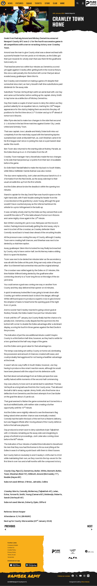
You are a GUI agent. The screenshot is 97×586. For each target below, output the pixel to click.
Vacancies (11, 557)
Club (55, 3)
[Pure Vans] (91, 3)
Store (47, 3)
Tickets (38, 3)
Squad (29, 3)
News (10, 3)
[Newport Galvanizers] (72, 551)
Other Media (85, 582)
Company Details (13, 545)
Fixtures (19, 3)
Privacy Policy (12, 552)
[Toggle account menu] (83, 3)
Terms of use (12, 555)
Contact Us (11, 547)
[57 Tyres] (89, 551)
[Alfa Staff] (72, 558)
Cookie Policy (12, 550)
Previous (9, 526)
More (62, 3)
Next (89, 526)
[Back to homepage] (3, 3)
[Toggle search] (77, 3)
